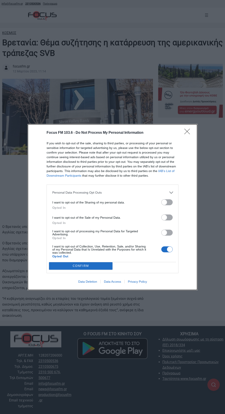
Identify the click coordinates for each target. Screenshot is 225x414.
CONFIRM (81, 265)
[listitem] (112, 192)
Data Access (112, 281)
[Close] (188, 133)
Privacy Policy (137, 281)
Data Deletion (87, 281)
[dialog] (112, 207)
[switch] (167, 202)
